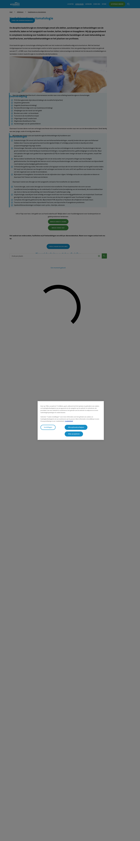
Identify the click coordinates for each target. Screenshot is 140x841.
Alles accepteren (74, 434)
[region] (70, 420)
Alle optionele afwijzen (76, 427)
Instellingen (48, 427)
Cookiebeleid (69, 421)
